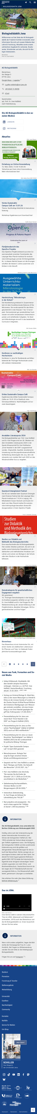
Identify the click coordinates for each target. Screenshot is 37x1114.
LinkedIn (10, 122)
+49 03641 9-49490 (12, 89)
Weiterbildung (7, 989)
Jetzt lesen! (20, 1042)
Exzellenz (5, 1001)
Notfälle (5, 1020)
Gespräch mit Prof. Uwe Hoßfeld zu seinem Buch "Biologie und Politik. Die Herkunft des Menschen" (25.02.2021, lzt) (19, 765)
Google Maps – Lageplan (12, 80)
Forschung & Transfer (9, 981)
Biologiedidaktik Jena (12, 7)
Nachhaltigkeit (7, 1005)
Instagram (11, 128)
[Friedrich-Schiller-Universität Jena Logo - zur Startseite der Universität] (5, 2)
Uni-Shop (5, 1029)
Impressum (5, 1112)
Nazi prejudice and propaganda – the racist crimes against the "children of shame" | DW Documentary (19, 804)
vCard (7, 93)
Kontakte (5, 1016)
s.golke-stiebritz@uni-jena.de (16, 85)
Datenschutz (13, 1112)
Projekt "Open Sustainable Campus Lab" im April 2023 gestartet (16, 747)
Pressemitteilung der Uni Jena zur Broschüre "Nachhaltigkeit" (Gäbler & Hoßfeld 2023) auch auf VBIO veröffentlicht (19, 728)
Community (6, 1009)
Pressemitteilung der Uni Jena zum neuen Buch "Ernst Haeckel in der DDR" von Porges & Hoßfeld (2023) (16, 718)
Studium (5, 972)
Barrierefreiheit (23, 1112)
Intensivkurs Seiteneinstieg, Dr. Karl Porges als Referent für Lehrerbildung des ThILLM (18, 795)
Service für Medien (8, 1025)
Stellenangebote (8, 985)
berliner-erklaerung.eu (10, 881)
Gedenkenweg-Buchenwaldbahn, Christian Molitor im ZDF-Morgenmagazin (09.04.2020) (19, 785)
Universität (6, 996)
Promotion (5, 976)
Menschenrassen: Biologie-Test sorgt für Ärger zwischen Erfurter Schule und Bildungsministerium (19, 755)
